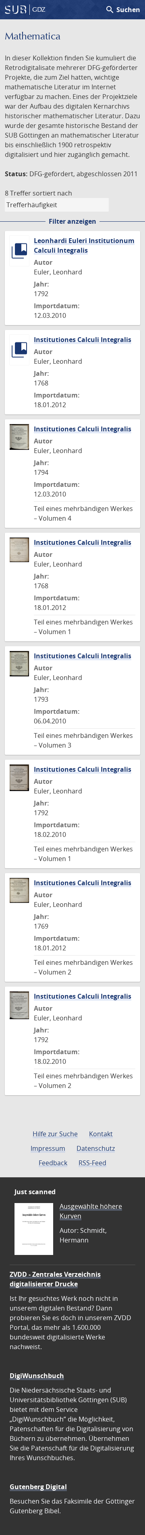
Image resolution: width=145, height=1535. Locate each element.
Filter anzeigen (72, 221)
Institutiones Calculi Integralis (82, 339)
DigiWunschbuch (37, 1375)
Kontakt (101, 1133)
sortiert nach (52, 193)
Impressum (48, 1148)
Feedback (53, 1162)
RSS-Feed (92, 1162)
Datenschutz (96, 1148)
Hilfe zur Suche (55, 1133)
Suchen (122, 9)
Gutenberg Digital (38, 1486)
